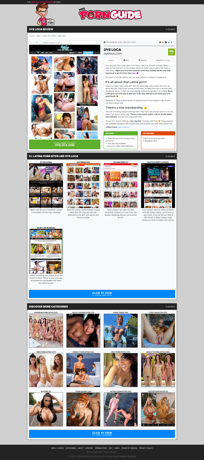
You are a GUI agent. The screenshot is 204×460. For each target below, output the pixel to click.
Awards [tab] (143, 60)
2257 (110, 448)
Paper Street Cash (124, 127)
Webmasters (101, 448)
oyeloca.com (54, 43)
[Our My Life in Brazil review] (46, 251)
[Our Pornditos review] (83, 185)
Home (32, 36)
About (81, 448)
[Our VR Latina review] (46, 185)
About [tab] (111, 60)
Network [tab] (163, 60)
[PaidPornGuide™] (42, 14)
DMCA (117, 448)
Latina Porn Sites (49, 36)
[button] (64, 144)
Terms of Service (129, 448)
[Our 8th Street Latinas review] (158, 185)
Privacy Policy (146, 448)
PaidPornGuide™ (110, 452)
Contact (89, 448)
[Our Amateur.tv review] (121, 185)
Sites (38, 36)
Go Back (171, 29)
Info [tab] (127, 60)
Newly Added (57, 448)
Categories (70, 448)
